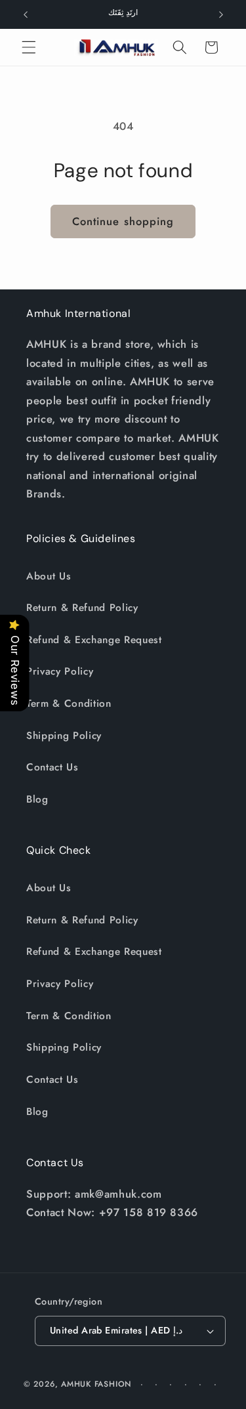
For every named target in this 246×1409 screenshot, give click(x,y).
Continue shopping (123, 221)
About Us (48, 576)
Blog (37, 799)
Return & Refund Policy (82, 607)
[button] (29, 47)
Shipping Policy (64, 735)
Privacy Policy (59, 671)
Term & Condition (69, 703)
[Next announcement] (221, 14)
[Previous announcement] (25, 14)
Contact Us (52, 767)
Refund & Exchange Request (94, 640)
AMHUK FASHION (97, 1384)
